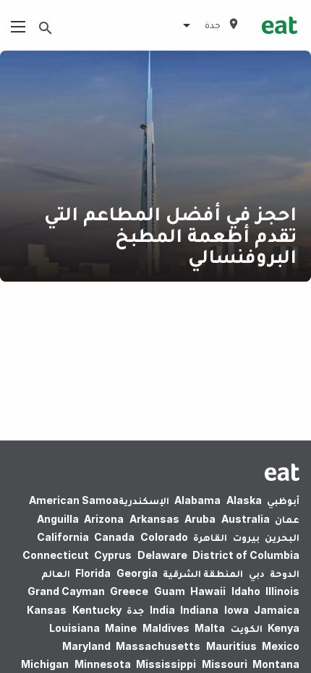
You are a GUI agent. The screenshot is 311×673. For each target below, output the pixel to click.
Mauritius (231, 646)
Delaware (162, 555)
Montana (275, 664)
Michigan (45, 664)
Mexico (280, 646)
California (63, 537)
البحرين (282, 537)
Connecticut (55, 555)
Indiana (199, 610)
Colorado (164, 537)
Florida (93, 573)
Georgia (137, 573)
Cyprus (113, 555)
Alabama (197, 500)
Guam (169, 591)
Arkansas (154, 519)
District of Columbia (245, 555)
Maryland (86, 646)
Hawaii (208, 591)
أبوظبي (283, 500)
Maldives (165, 628)
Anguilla (58, 519)
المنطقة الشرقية (203, 573)
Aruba (200, 519)
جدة (135, 610)
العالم (55, 573)
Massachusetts (158, 646)
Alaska (244, 500)
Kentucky (97, 610)
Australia (245, 519)
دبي (257, 573)
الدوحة (284, 573)
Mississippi (166, 664)
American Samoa (74, 500)
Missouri (224, 664)
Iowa (236, 610)
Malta (210, 628)
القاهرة (210, 537)
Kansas (47, 610)
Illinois (282, 591)
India (162, 610)
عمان (287, 519)
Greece (129, 591)
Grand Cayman (66, 591)
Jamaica (276, 610)
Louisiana (74, 628)
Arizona (104, 519)
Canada (114, 537)
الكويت (247, 628)
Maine (121, 628)
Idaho (245, 591)
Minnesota (102, 664)
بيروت (246, 537)
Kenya (283, 628)
